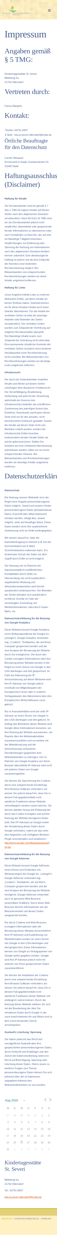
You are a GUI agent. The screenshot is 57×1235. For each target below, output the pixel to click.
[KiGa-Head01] (21, 6)
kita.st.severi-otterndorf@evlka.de (23, 1197)
